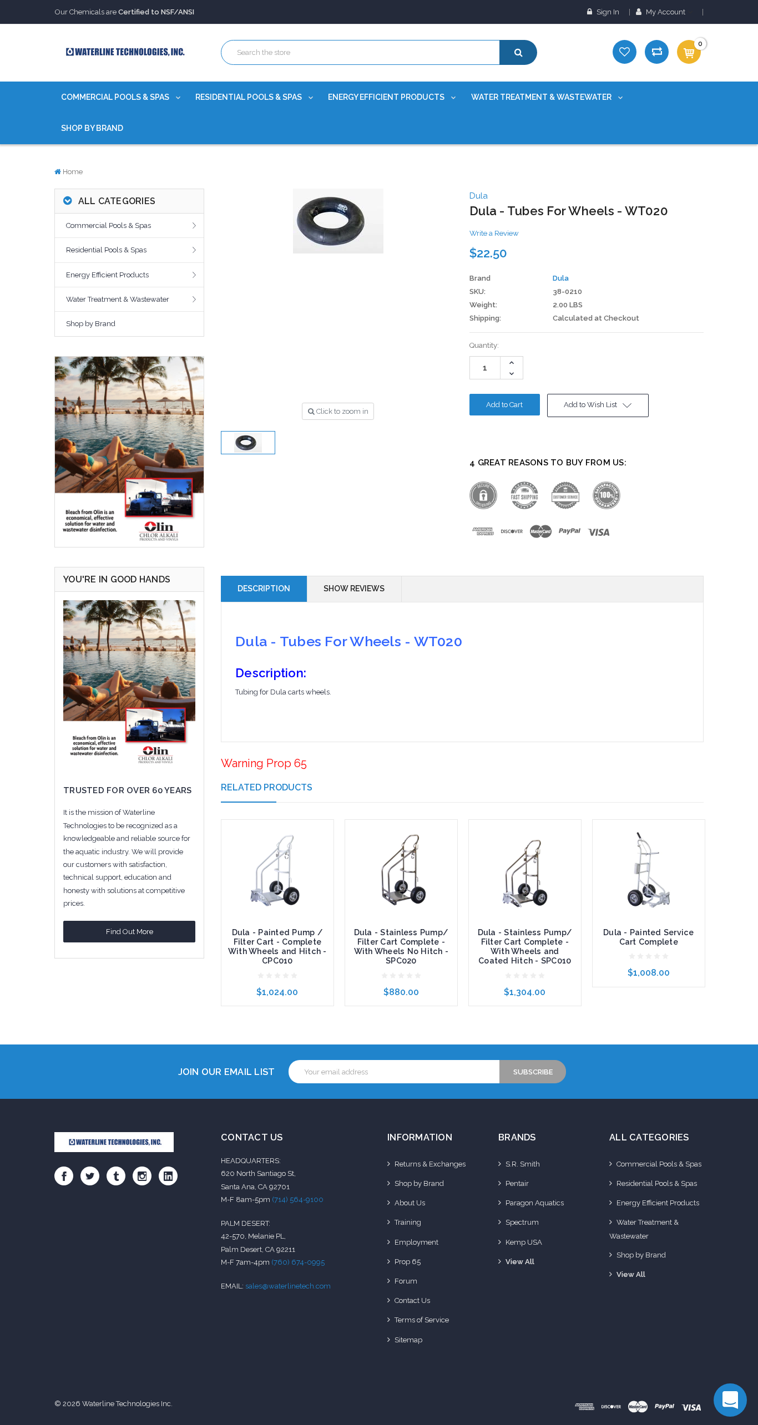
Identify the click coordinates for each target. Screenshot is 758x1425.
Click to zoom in (341, 411)
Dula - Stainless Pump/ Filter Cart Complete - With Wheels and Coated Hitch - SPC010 (525, 946)
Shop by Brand (92, 128)
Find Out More (129, 931)
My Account (665, 12)
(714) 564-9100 (298, 1199)
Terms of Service (422, 1320)
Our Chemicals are (124, 12)
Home (73, 172)
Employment (416, 1242)
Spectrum (522, 1222)
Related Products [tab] (266, 787)
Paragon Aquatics (535, 1203)
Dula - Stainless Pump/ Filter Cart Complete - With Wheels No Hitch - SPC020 (401, 946)
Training (408, 1222)
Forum (406, 1281)
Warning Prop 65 (264, 763)
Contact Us (412, 1300)
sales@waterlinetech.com (288, 1286)
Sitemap (408, 1340)
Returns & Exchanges (430, 1164)
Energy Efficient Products (387, 97)
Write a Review (494, 233)
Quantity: (484, 345)
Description (263, 588)
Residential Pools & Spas (249, 97)
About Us (410, 1203)
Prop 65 (408, 1261)
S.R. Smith (523, 1164)
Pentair (517, 1183)
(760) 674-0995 (298, 1262)
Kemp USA (524, 1242)
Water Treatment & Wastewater (542, 97)
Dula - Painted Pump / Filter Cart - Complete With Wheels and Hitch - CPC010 (277, 946)
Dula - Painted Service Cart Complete (648, 937)
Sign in (607, 12)
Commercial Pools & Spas (116, 97)
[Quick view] (277, 849)
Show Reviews (354, 588)
